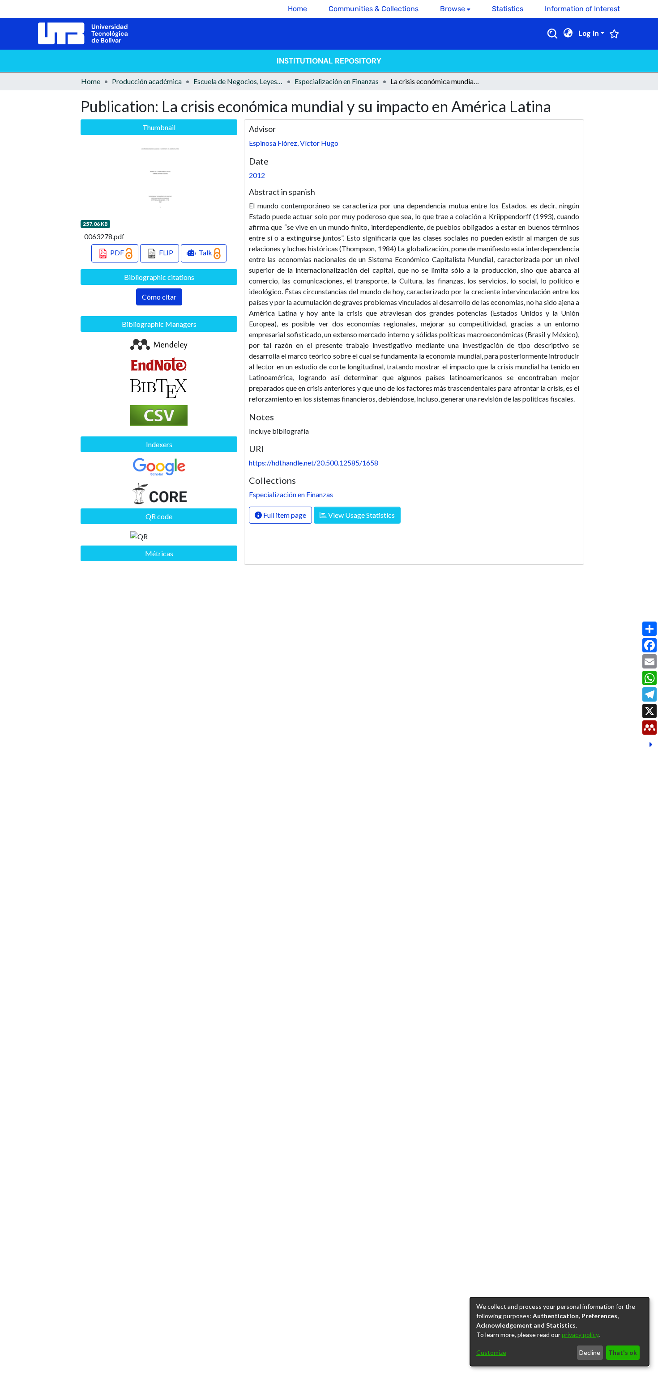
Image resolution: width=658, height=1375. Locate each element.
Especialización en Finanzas (337, 81)
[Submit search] (552, 33)
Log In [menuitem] (588, 33)
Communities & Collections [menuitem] (374, 8)
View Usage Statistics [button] (361, 515)
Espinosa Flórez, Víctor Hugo (293, 143)
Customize (491, 1352)
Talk (205, 252)
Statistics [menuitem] (507, 8)
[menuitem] (455, 9)
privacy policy (580, 1334)
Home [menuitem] (297, 8)
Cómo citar (159, 296)
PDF (117, 252)
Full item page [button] (284, 515)
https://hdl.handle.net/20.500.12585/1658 (313, 462)
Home (90, 81)
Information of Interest (582, 8)
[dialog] (559, 1331)
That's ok (622, 1352)
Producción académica (147, 81)
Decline (589, 1352)
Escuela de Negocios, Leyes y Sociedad (238, 81)
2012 (257, 175)
